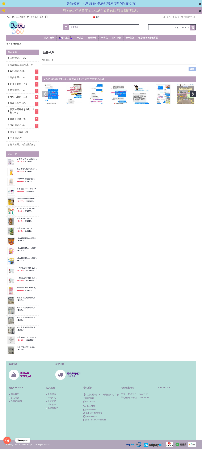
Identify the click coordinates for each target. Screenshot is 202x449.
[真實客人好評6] (163, 94)
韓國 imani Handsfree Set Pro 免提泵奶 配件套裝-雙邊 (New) (27, 337)
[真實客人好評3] (96, 94)
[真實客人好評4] (119, 94)
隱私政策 (52, 404)
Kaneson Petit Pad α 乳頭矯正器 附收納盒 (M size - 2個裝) (27, 288)
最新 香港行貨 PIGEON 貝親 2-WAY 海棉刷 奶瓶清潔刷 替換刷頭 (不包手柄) (27, 169)
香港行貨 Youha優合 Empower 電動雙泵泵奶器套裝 (27, 189)
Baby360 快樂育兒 (94, 413)
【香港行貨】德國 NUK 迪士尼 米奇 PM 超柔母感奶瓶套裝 (27, 268)
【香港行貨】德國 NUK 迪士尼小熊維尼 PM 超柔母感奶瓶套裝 (27, 278)
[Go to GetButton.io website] (7, 446)
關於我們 (15, 394)
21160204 (91, 406)
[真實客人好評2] (74, 94)
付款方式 (52, 398)
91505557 (91, 402)
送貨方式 (52, 401)
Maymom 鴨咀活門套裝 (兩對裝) (27, 179)
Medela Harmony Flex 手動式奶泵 (27, 199)
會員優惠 (52, 394)
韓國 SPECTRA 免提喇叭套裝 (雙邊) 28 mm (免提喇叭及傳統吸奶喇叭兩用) (27, 347)
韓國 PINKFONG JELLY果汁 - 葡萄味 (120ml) (27, 228)
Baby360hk (91, 409)
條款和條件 (53, 408)
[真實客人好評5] (141, 94)
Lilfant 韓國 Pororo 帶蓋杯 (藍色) (27, 258)
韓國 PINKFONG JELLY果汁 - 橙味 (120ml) (27, 218)
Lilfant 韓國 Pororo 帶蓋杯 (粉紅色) (27, 248)
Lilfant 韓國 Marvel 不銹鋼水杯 (27, 238)
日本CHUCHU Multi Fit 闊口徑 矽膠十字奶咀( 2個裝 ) (27, 159)
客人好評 (15, 398)
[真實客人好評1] (52, 94)
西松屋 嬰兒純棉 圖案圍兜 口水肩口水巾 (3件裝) (27, 298)
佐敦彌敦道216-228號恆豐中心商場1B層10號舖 (101, 396)
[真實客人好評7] (186, 94)
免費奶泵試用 (17, 401)
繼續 (192, 69)
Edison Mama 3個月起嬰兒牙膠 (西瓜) (27, 209)
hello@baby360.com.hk (96, 420)
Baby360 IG (91, 416)
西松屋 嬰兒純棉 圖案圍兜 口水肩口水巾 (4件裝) (27, 308)
